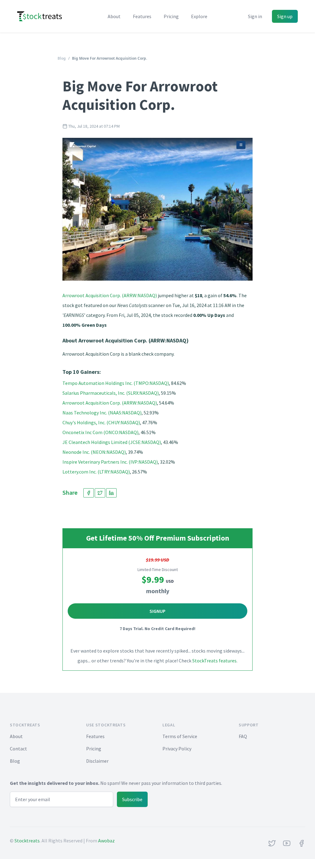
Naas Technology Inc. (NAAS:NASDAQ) (102, 413)
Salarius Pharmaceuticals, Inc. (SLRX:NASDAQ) (110, 393)
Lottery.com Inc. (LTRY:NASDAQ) (96, 472)
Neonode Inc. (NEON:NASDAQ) (94, 452)
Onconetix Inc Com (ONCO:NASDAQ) (100, 432)
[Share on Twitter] (100, 492)
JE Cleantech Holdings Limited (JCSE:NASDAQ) (111, 442)
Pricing (171, 16)
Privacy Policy (176, 748)
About (114, 16)
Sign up (285, 16)
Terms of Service (179, 736)
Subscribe (132, 799)
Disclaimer (97, 761)
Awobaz (106, 840)
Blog (62, 58)
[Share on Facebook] (88, 492)
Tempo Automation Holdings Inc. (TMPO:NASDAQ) (115, 383)
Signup (157, 611)
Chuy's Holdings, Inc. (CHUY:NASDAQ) (101, 422)
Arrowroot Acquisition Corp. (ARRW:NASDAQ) (109, 295)
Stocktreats (27, 840)
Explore (199, 16)
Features (142, 16)
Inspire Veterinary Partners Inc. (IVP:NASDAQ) (110, 462)
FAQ (243, 736)
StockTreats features (214, 660)
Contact (18, 748)
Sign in (255, 16)
